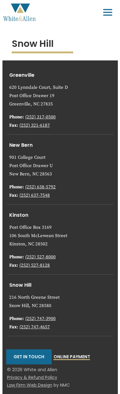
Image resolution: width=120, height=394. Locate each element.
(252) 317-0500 (40, 117)
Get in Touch (29, 357)
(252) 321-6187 (34, 125)
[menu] (107, 12)
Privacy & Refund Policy (32, 377)
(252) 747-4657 (34, 327)
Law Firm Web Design (29, 385)
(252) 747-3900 (40, 319)
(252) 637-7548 (34, 195)
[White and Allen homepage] (19, 12)
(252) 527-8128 (34, 265)
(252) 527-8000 (40, 257)
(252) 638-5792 (40, 187)
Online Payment (72, 357)
